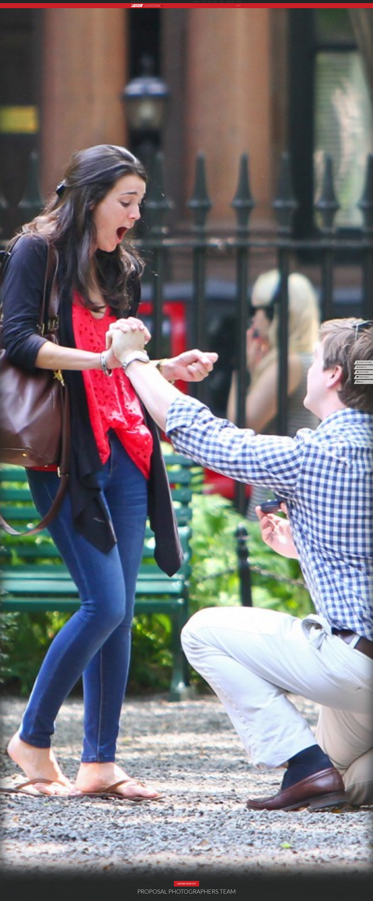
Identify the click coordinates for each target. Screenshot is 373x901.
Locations (363, 372)
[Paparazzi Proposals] (137, 5)
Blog (209, 1)
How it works (365, 362)
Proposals (196, 1)
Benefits (362, 367)
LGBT (203, 1)
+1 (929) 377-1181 (135, 1)
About (215, 1)
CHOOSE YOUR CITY (186, 883)
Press (221, 1)
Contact (239, 1)
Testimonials (230, 1)
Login (238, 5)
